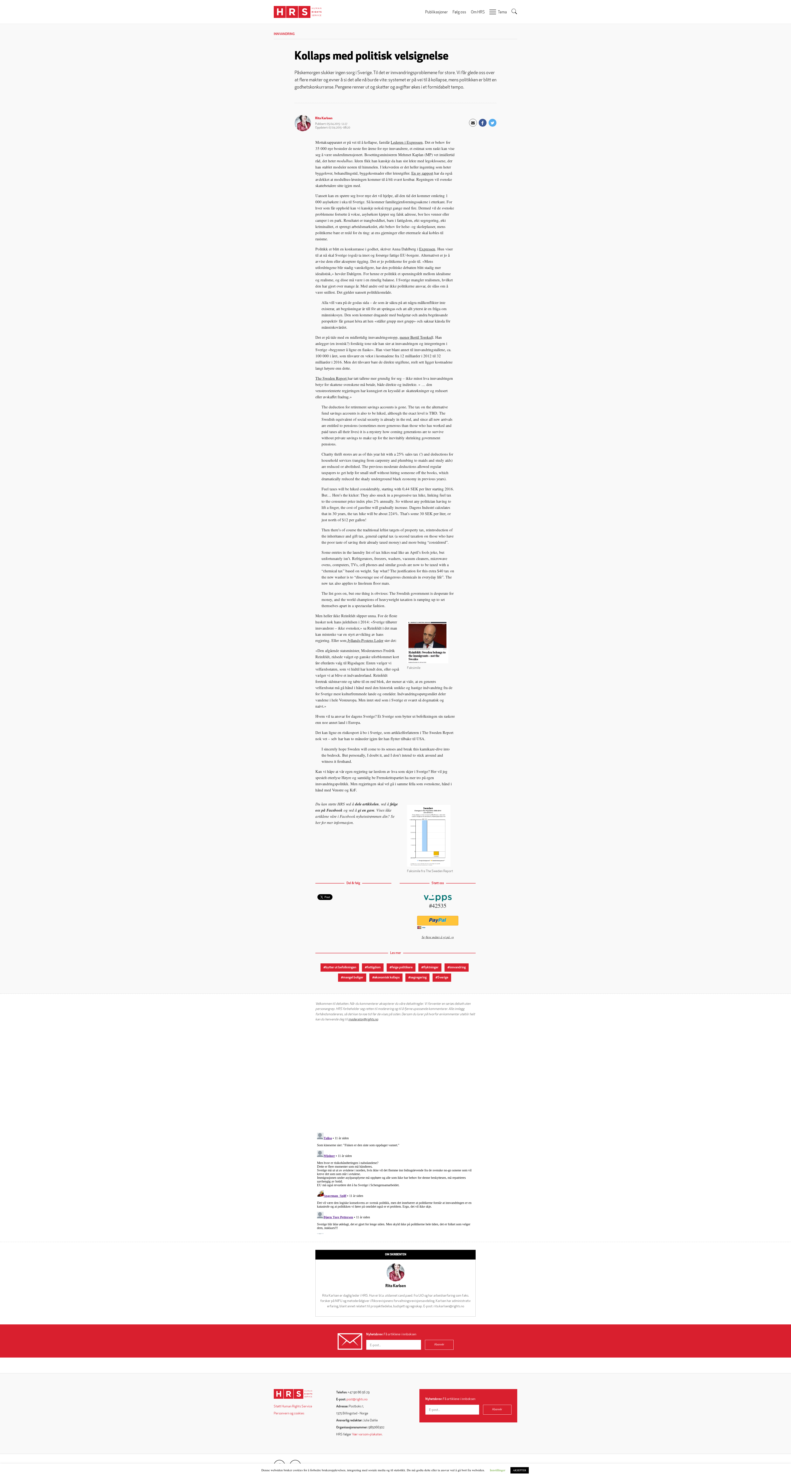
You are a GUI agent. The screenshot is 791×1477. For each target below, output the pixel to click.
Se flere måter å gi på (436, 937)
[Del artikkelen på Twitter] (492, 123)
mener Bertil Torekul (416, 337)
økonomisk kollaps (387, 977)
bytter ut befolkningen (340, 967)
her (318, 822)
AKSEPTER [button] (519, 1470)
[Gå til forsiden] (293, 1394)
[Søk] (514, 11)
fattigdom (374, 967)
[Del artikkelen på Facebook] (483, 123)
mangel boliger (353, 977)
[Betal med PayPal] (438, 920)
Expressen (427, 248)
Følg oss (459, 12)
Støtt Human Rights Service (293, 1406)
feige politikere (402, 967)
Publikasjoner (436, 12)
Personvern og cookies (289, 1413)
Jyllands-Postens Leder (364, 640)
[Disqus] (395, 1077)
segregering (418, 977)
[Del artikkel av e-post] (473, 123)
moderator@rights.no (363, 1019)
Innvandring (284, 34)
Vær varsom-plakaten (367, 1434)
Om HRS (478, 12)
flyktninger (431, 967)
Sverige (443, 977)
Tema (502, 12)
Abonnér (439, 1344)
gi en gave (366, 810)
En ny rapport (422, 173)
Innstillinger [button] (497, 1470)
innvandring (457, 967)
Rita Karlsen (323, 118)
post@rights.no (356, 1399)
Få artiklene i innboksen (391, 1334)
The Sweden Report (331, 378)
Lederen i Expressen (407, 142)
